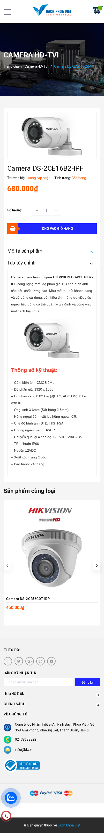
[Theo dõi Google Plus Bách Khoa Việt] (29, 661)
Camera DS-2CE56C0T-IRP (28, 599)
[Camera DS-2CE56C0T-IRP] (52, 547)
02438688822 (25, 739)
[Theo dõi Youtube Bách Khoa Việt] (51, 661)
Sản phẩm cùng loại (29, 491)
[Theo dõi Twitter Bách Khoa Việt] (19, 661)
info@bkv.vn (24, 750)
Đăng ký (88, 682)
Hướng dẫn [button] (14, 694)
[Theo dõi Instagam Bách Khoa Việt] (40, 661)
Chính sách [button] (14, 704)
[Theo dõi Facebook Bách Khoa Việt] (8, 661)
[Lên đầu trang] (87, 822)
